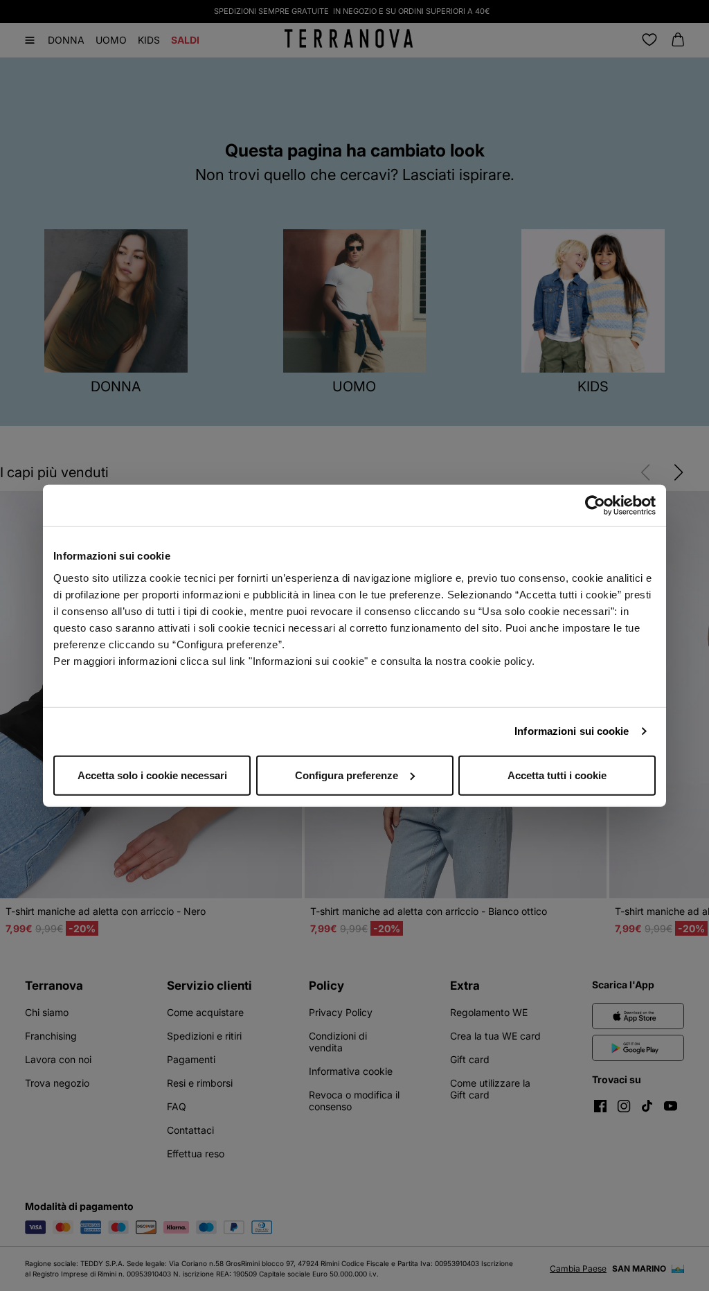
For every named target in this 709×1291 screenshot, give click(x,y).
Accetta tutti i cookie (557, 775)
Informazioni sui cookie (571, 731)
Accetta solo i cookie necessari (152, 775)
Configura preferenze (346, 775)
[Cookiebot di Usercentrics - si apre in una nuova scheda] (595, 505)
